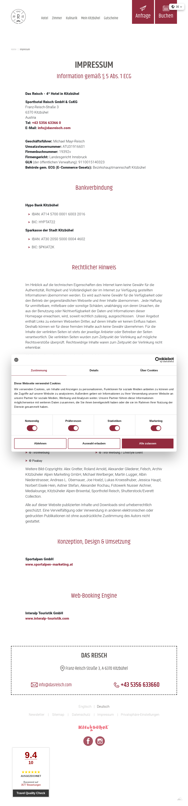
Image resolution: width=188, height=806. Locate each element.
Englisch (85, 706)
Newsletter (36, 714)
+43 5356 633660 (139, 685)
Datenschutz (81, 714)
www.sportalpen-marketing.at (49, 564)
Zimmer (57, 18)
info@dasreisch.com (55, 684)
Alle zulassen (147, 443)
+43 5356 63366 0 (46, 123)
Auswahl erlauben (94, 443)
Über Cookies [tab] (149, 370)
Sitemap (58, 714)
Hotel (44, 18)
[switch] (73, 428)
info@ (42, 128)
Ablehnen (40, 443)
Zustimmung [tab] (39, 370)
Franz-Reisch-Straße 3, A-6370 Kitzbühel (96, 668)
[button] (176, 6)
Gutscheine (111, 18)
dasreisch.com (58, 128)
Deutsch (103, 706)
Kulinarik (71, 18)
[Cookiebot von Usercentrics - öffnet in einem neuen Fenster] (158, 360)
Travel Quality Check (31, 793)
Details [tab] (94, 370)
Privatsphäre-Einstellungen (140, 714)
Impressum (105, 714)
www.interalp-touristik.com (47, 618)
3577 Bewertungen (31, 784)
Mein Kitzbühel (90, 18)
